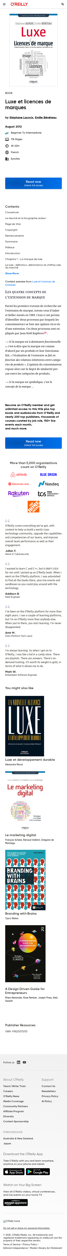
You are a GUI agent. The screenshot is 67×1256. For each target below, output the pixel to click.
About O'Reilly (13, 1079)
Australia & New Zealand (18, 1138)
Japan (7, 1143)
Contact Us (48, 1086)
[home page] (19, 4)
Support (48, 1079)
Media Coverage (13, 1101)
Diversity (8, 1116)
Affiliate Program (13, 1111)
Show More (12, 273)
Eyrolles (15, 158)
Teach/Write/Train (14, 1086)
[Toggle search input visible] (63, 4)
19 (45, 332)
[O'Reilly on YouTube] (24, 1062)
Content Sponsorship (16, 1121)
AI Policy (47, 1101)
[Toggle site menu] (4, 4)
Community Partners (15, 1106)
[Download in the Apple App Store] (14, 1174)
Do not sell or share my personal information (26, 1228)
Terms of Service (11, 1244)
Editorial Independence (15, 1248)
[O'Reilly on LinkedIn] (18, 1062)
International (12, 1132)
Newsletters (49, 1091)
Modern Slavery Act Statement (46, 1248)
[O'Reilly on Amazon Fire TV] (15, 1205)
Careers (8, 1091)
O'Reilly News (11, 1096)
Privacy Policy (50, 1096)
